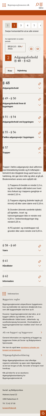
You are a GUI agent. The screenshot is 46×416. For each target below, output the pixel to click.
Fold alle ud (38, 77)
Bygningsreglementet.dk (18, 5)
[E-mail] (37, 48)
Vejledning (22, 70)
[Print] (31, 48)
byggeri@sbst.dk (9, 408)
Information (13, 293)
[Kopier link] (39, 84)
